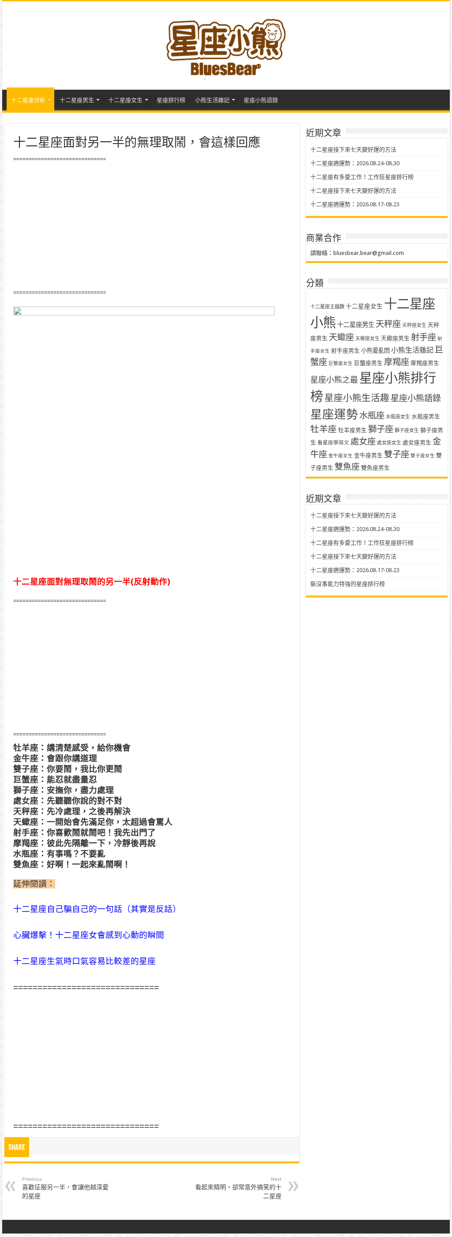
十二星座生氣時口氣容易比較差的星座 (84, 961)
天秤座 (388, 324)
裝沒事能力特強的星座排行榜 (347, 584)
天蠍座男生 (395, 338)
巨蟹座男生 (368, 363)
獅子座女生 (407, 430)
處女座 (363, 441)
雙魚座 (347, 467)
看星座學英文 (333, 443)
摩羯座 (396, 362)
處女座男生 (417, 442)
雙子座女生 (423, 456)
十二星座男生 (77, 100)
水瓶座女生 (398, 417)
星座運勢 (334, 414)
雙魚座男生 (375, 467)
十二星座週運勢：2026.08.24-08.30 (354, 163)
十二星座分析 (28, 100)
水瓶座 (371, 415)
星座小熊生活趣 (356, 398)
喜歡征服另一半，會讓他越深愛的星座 (65, 1187)
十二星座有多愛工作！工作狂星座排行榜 (362, 177)
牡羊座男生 (352, 430)
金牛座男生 (368, 455)
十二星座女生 (125, 100)
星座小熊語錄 (261, 100)
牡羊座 (323, 429)
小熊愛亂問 (375, 350)
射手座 (423, 337)
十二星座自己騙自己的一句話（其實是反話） (97, 909)
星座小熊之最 (334, 379)
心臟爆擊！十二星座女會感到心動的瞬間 (88, 935)
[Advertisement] (151, 226)
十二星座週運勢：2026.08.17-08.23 (354, 204)
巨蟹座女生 (340, 363)
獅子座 (380, 429)
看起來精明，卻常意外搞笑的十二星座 (238, 1187)
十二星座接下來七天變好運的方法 (353, 149)
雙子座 (396, 454)
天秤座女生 (414, 325)
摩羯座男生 (425, 363)
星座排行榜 (171, 100)
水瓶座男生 (425, 416)
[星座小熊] (226, 43)
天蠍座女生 (367, 339)
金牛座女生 (340, 456)
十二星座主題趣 (327, 307)
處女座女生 (389, 443)
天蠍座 (341, 337)
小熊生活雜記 (212, 100)
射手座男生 (345, 350)
